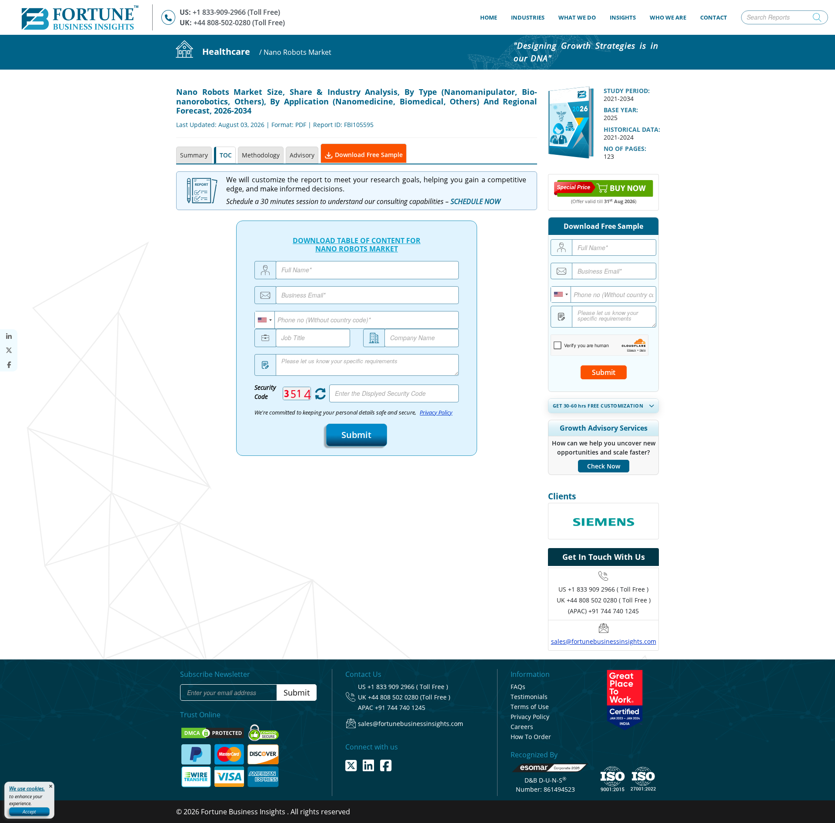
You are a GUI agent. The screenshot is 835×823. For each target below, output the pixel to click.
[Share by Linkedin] (8, 336)
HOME (492, 17)
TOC (226, 155)
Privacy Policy (436, 412)
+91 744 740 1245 (400, 707)
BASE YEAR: (621, 110)
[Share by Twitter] (8, 350)
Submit (356, 435)
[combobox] (265, 319)
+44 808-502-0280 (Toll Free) (239, 22)
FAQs (518, 686)
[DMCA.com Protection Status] (213, 732)
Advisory (302, 155)
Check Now (603, 466)
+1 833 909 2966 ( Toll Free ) (608, 589)
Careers (522, 727)
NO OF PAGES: (625, 148)
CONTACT (713, 17)
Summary (194, 155)
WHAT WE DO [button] (577, 17)
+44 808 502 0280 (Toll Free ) (409, 697)
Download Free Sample (368, 155)
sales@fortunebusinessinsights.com (603, 641)
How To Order (531, 737)
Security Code (265, 392)
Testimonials (529, 697)
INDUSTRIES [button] (527, 17)
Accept (29, 811)
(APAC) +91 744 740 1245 (603, 611)
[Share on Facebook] (8, 365)
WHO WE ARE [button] (668, 17)
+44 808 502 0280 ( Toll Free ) (609, 600)
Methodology (261, 155)
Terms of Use (530, 707)
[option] (603, 521)
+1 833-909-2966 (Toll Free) (236, 12)
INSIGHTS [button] (623, 17)
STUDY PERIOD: (627, 91)
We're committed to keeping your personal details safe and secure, (353, 412)
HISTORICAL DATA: (632, 129)
